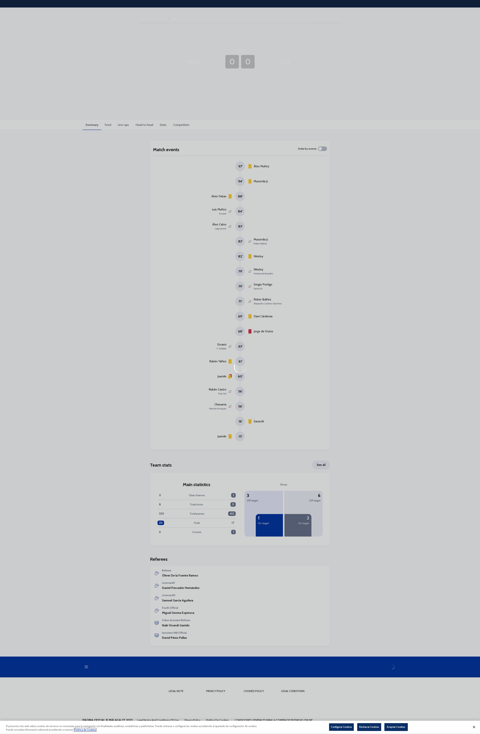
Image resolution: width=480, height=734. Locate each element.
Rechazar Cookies (369, 726)
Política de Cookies (85, 729)
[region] (240, 727)
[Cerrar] (474, 727)
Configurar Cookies (341, 726)
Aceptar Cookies (396, 726)
